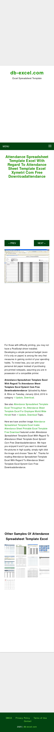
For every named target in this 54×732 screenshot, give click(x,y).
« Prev (12, 243)
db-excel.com (27, 72)
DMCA (9, 717)
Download (29, 397)
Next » (41, 243)
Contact (28, 721)
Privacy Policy (23, 717)
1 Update (18, 397)
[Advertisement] (27, 34)
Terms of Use (40, 717)
